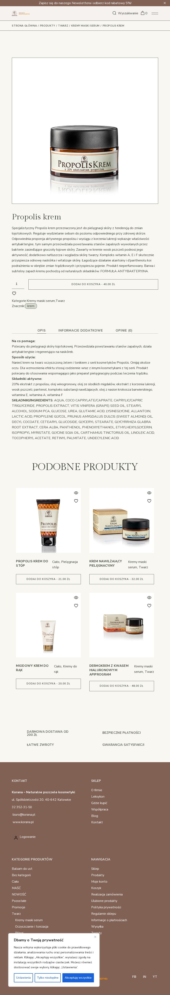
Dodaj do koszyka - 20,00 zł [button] (48, 683)
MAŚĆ (16, 888)
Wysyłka (97, 927)
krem (30, 306)
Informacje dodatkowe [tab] (80, 330)
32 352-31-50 (22, 807)
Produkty (97, 875)
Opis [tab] (42, 330)
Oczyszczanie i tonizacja (31, 927)
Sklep (95, 869)
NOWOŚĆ (19, 894)
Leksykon (97, 797)
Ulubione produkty (104, 901)
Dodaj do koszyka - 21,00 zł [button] (48, 579)
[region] (54, 960)
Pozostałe (19, 901)
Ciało (56, 562)
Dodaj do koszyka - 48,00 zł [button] (121, 686)
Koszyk (96, 888)
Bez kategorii (21, 875)
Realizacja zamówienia (107, 894)
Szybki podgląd (76, 493)
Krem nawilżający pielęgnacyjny (105, 563)
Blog (94, 816)
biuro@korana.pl (24, 815)
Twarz (60, 301)
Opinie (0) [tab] (124, 330)
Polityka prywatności (106, 907)
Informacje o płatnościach (109, 920)
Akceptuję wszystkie (78, 978)
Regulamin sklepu (103, 914)
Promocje (18, 907)
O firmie (96, 790)
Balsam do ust (22, 869)
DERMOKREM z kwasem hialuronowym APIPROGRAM (109, 670)
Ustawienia (23, 978)
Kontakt (97, 822)
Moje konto (99, 882)
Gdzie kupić (99, 803)
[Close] (95, 936)
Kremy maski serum (41, 301)
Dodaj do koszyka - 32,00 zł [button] (121, 579)
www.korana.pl (23, 822)
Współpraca (99, 809)
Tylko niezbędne (47, 978)
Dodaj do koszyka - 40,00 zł (93, 284)
